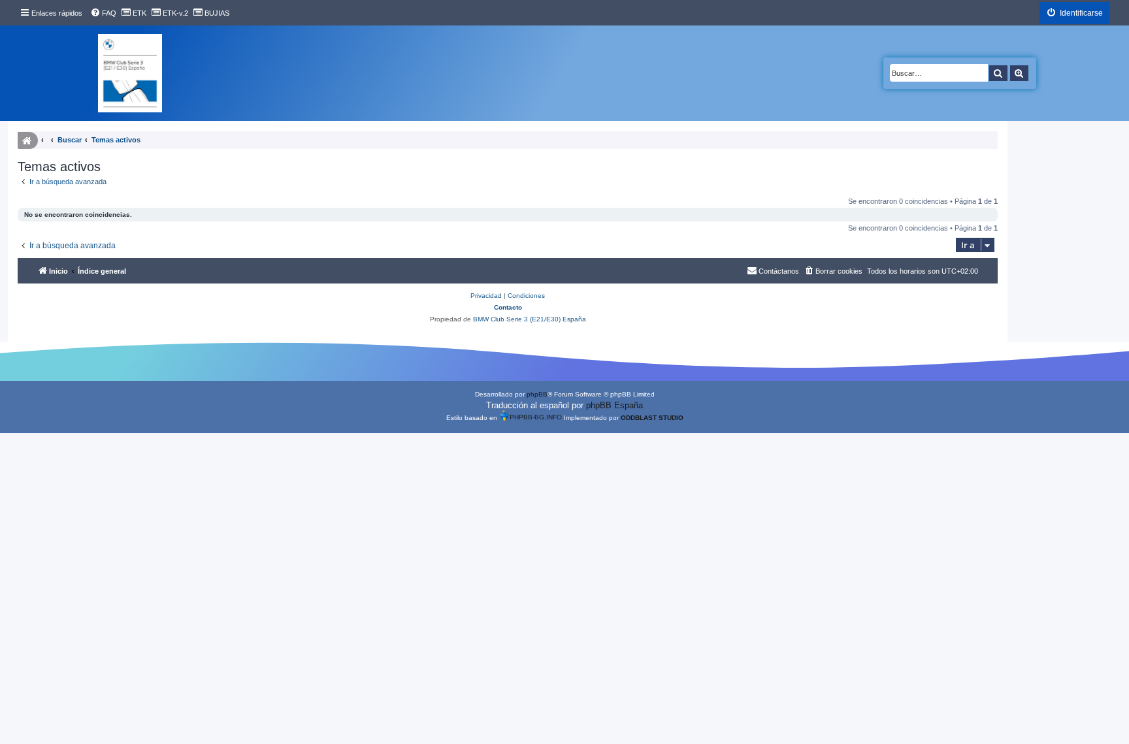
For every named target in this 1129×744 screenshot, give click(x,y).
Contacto (508, 307)
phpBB (537, 394)
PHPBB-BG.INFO (536, 417)
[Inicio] (130, 73)
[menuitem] (103, 13)
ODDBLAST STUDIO (652, 417)
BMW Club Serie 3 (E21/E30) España (529, 319)
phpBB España (614, 405)
